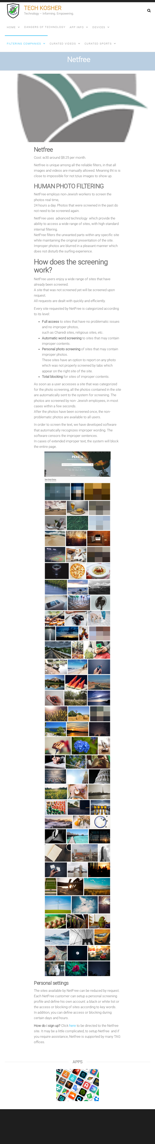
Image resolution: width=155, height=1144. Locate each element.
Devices (98, 27)
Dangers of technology (45, 27)
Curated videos (63, 43)
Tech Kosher (43, 8)
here (72, 1026)
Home (11, 27)
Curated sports (98, 43)
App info (77, 27)
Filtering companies (24, 43)
